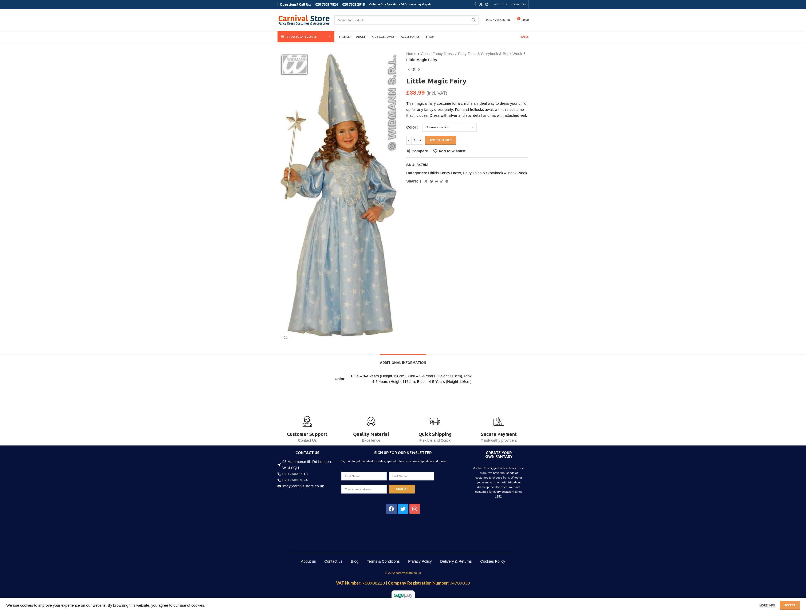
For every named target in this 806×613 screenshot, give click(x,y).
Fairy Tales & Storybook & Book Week (490, 54)
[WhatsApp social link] (441, 181)
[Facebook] (391, 509)
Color (411, 127)
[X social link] (481, 4)
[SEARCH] (474, 20)
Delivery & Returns (456, 561)
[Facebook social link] (475, 4)
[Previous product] (408, 69)
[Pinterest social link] (431, 181)
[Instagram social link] (487, 4)
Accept (789, 605)
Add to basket (440, 140)
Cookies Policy (492, 561)
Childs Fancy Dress (437, 54)
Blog (354, 561)
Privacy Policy (420, 561)
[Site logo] (304, 19)
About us (308, 561)
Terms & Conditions (383, 561)
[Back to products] (413, 69)
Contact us (333, 561)
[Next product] (418, 69)
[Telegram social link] (447, 181)
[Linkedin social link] (436, 181)
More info (767, 605)
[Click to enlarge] (286, 337)
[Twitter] (403, 509)
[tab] (403, 360)
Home (411, 54)
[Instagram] (414, 509)
